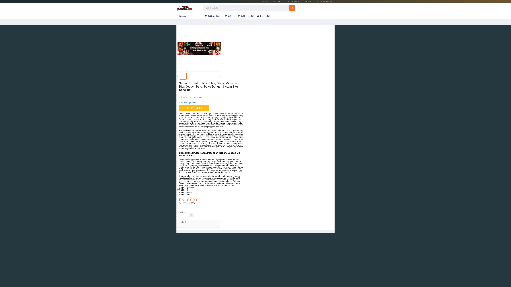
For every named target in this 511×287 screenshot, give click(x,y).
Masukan (265, 2)
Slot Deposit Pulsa (190, 103)
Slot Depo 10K (293, 2)
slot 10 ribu (234, 162)
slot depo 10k (209, 114)
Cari (292, 8)
